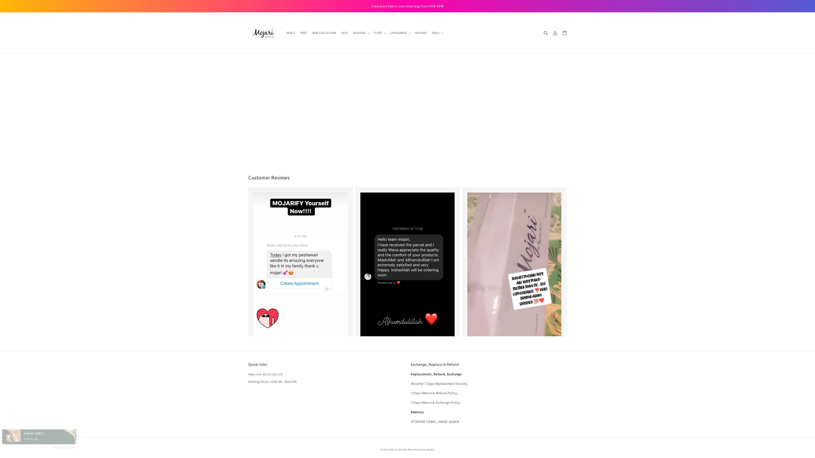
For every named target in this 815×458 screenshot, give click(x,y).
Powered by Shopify (424, 449)
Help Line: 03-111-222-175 (265, 374)
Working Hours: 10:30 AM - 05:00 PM (272, 382)
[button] (546, 33)
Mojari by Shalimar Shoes (401, 449)
